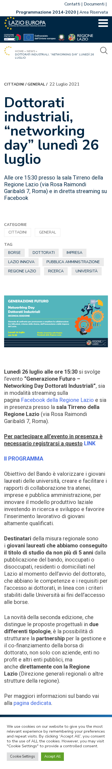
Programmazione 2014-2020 (46, 12)
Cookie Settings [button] (22, 756)
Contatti (72, 4)
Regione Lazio (22, 271)
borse (14, 252)
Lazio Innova (21, 261)
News (31, 51)
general (36, 84)
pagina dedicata (32, 703)
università (87, 271)
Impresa (74, 252)
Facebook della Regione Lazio (57, 400)
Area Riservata (93, 12)
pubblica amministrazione (73, 261)
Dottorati (44, 252)
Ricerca (56, 271)
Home (19, 51)
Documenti (94, 4)
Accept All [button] (52, 756)
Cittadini (14, 84)
